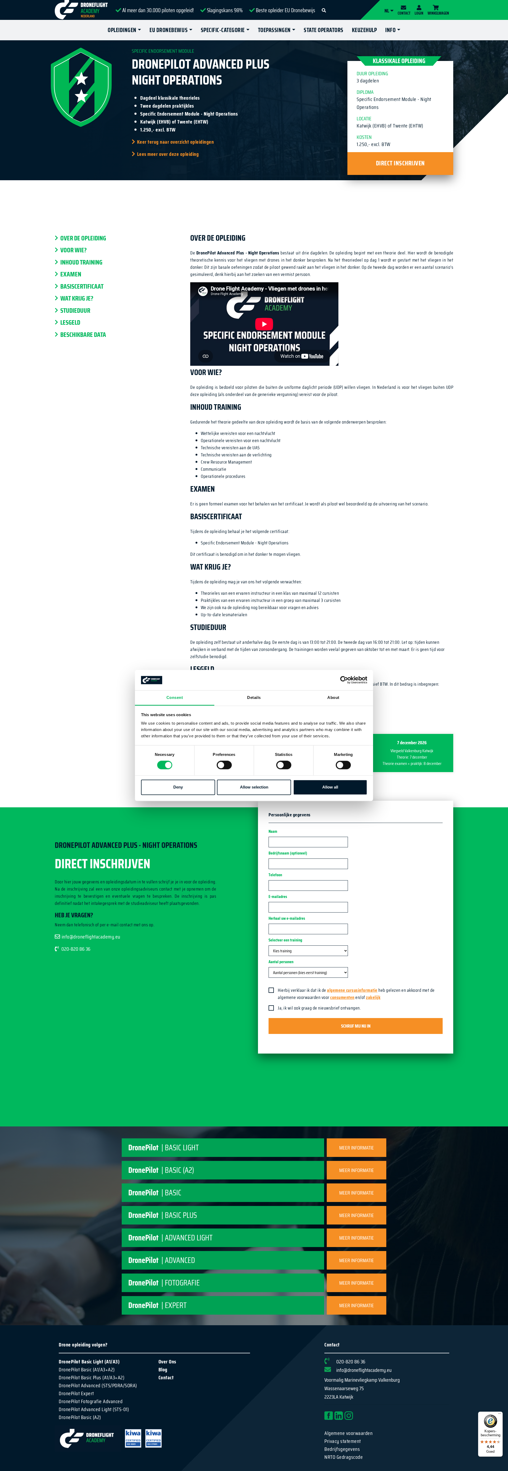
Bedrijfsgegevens (342, 1449)
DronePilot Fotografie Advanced (91, 1401)
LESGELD (69, 323)
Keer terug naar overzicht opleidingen (175, 142)
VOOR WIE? (73, 250)
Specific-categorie (223, 30)
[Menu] (499, 1415)
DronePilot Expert (76, 1393)
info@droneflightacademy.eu (91, 936)
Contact (166, 1377)
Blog (162, 1369)
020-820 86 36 (75, 949)
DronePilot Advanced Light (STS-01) (94, 1409)
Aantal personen (281, 962)
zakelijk (373, 997)
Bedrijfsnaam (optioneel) (288, 853)
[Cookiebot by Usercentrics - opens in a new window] (344, 680)
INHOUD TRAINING (80, 262)
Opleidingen (122, 30)
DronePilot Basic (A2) (80, 1417)
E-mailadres (278, 896)
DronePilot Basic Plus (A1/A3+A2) (91, 1377)
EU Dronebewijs (168, 30)
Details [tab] (254, 697)
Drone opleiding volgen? (83, 1344)
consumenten (342, 997)
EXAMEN (70, 275)
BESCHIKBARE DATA (82, 335)
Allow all (330, 787)
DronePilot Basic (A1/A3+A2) (87, 1369)
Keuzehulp (364, 30)
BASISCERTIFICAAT (81, 286)
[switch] (224, 765)
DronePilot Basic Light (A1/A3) (89, 1361)
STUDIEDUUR (74, 311)
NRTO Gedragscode (343, 1457)
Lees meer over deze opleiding (168, 154)
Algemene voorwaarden (348, 1433)
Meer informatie (356, 1147)
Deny (178, 787)
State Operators (323, 30)
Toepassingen (274, 30)
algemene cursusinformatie (352, 990)
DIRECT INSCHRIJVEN (400, 163)
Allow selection (254, 787)
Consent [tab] (174, 697)
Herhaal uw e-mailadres (287, 918)
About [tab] (333, 697)
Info (390, 30)
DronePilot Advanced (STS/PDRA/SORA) (98, 1385)
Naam (273, 831)
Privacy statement (342, 1441)
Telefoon (275, 875)
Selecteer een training (285, 940)
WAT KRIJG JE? (76, 299)
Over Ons (167, 1361)
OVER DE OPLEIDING (82, 238)
